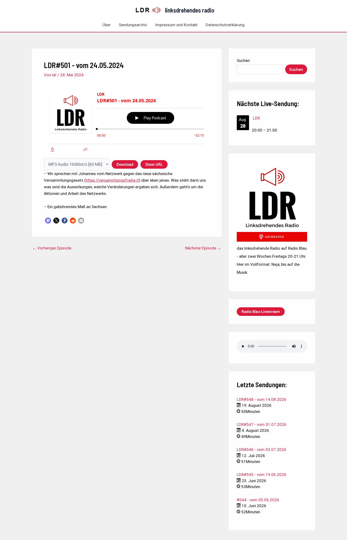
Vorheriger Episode (51, 248)
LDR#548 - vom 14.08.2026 (261, 399)
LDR (256, 118)
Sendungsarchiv (133, 24)
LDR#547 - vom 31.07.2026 (261, 424)
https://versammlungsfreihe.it (112, 180)
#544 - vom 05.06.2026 (258, 499)
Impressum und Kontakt (176, 24)
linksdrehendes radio (189, 10)
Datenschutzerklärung (225, 24)
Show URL (154, 164)
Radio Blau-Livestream (260, 311)
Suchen (243, 60)
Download (124, 164)
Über (106, 24)
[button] (48, 220)
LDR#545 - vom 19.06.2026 (261, 474)
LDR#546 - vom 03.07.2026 (261, 449)
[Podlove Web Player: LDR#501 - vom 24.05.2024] (127, 121)
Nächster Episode (203, 248)
